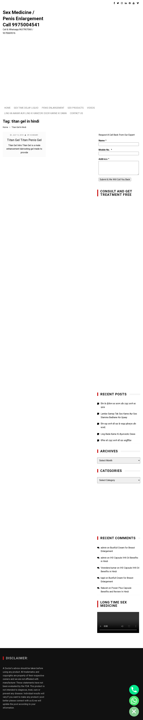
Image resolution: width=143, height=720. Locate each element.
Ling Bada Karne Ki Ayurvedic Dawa (118, 434)
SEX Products (76, 107)
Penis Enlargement (53, 107)
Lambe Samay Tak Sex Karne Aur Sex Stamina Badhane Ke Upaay (119, 415)
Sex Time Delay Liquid (26, 107)
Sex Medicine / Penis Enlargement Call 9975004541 (23, 18)
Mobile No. (104, 149)
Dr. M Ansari (32, 135)
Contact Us (76, 113)
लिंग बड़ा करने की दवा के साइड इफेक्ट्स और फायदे (118, 425)
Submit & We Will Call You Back (115, 179)
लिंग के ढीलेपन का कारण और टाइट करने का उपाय (118, 405)
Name (102, 140)
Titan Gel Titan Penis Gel (24, 140)
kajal (103, 578)
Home (7, 107)
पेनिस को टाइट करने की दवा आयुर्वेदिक (116, 440)
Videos (91, 107)
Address (103, 159)
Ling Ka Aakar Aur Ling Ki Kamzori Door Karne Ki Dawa (35, 113)
